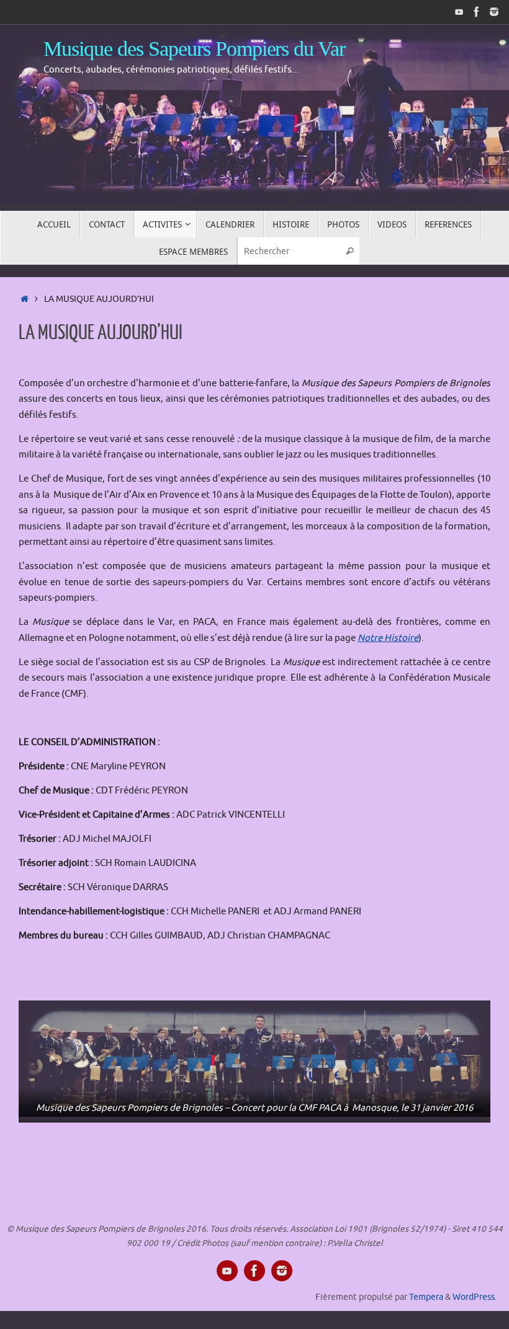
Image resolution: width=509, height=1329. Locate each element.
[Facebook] (476, 11)
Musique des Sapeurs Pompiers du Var (194, 48)
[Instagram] (494, 11)
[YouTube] (459, 11)
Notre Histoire (388, 638)
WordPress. (475, 1297)
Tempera (426, 1297)
